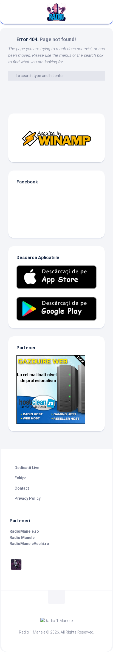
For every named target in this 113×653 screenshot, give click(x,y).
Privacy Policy (28, 498)
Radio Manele (22, 537)
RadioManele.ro (24, 531)
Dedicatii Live (27, 467)
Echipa (21, 478)
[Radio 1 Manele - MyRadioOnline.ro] (16, 569)
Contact (22, 488)
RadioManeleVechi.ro (29, 543)
